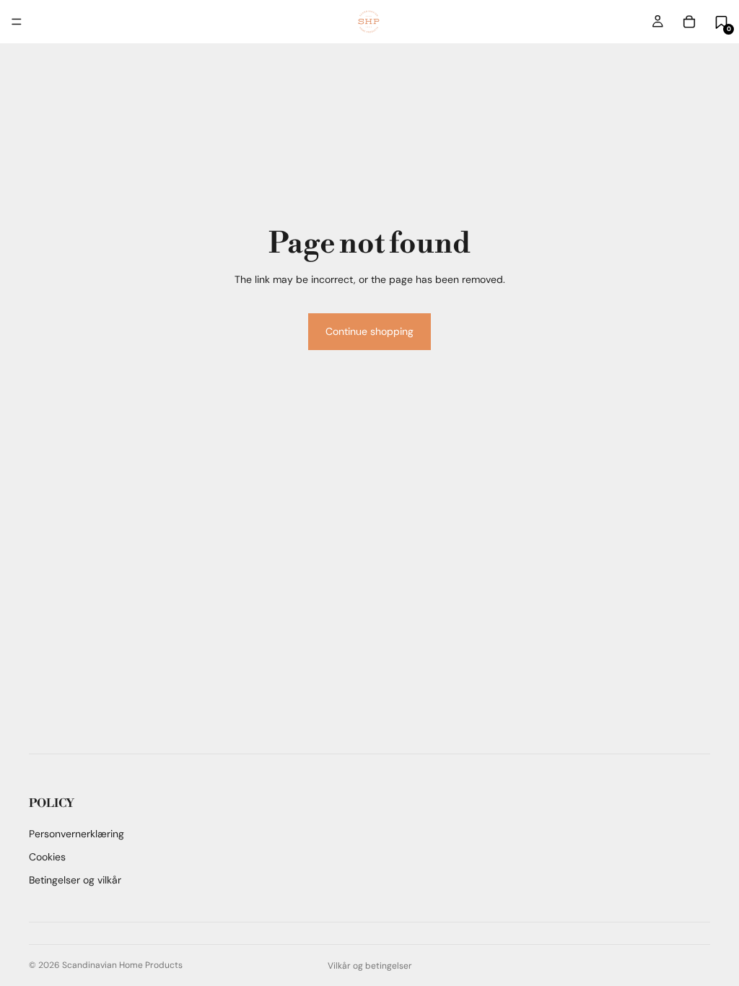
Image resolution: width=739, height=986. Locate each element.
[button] (721, 22)
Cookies (47, 856)
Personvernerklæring (76, 833)
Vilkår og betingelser (370, 966)
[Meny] (16, 21)
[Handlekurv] (689, 22)
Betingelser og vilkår (75, 879)
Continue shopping (369, 331)
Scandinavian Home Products (122, 965)
